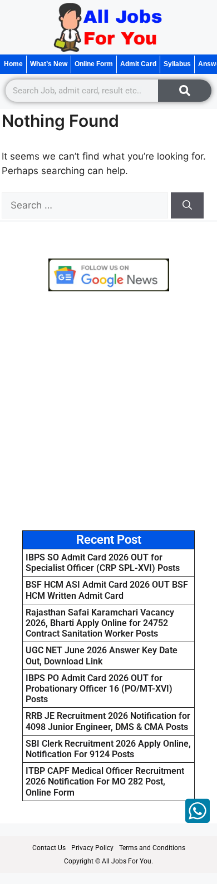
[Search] (184, 91)
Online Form (94, 64)
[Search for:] (86, 205)
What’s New (48, 64)
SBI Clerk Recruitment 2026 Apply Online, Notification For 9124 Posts (108, 748)
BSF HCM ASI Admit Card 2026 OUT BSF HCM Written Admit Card (107, 589)
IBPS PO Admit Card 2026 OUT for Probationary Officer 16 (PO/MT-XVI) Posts (99, 688)
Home (13, 64)
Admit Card (138, 64)
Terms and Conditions (152, 848)
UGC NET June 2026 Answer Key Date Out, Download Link (101, 655)
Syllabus (177, 64)
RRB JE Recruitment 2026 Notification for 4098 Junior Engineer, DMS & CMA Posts (108, 721)
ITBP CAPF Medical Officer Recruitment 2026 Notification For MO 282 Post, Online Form (105, 781)
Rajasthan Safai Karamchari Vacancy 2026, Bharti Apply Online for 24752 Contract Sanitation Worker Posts (100, 623)
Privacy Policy (92, 848)
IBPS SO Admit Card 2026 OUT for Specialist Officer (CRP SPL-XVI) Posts (103, 562)
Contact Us (49, 848)
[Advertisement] (108, 410)
